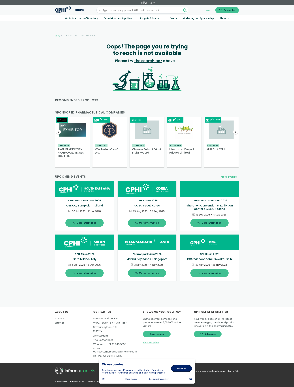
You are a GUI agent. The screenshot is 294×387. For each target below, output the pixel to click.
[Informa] (148, 2)
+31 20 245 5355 (116, 344)
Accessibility (61, 381)
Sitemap (59, 322)
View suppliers (151, 342)
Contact (59, 318)
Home (57, 36)
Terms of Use (93, 381)
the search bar (148, 60)
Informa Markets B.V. (105, 318)
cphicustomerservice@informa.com (115, 351)
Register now (156, 334)
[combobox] (140, 10)
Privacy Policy (77, 381)
